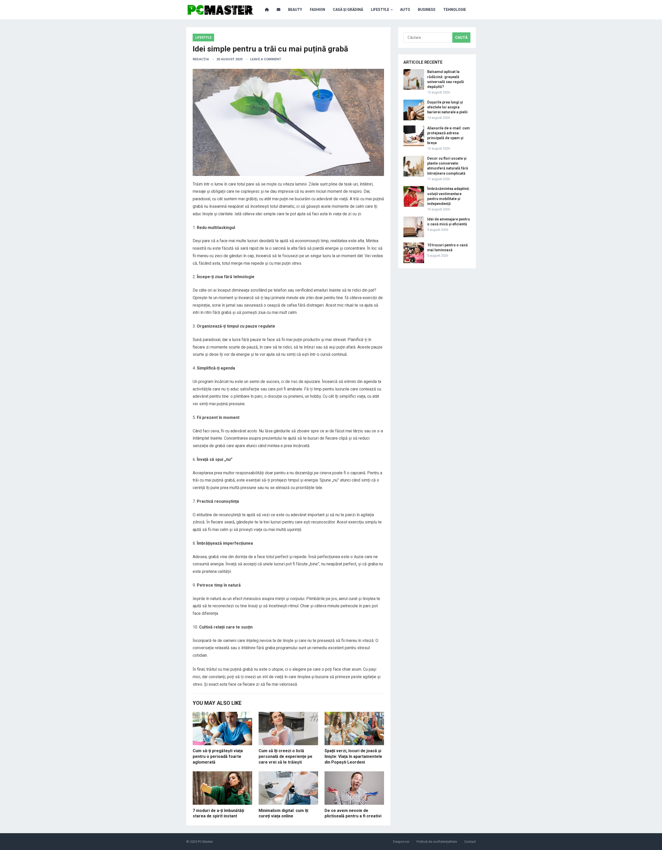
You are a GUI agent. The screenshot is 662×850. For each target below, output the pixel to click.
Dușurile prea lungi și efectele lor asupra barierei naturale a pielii (447, 107)
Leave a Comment (265, 59)
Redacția (201, 59)
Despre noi (401, 842)
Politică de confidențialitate (437, 842)
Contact (470, 842)
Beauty (295, 10)
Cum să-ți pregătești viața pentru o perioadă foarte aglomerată (218, 756)
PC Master (205, 842)
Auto (405, 10)
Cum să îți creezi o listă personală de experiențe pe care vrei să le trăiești (285, 756)
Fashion (317, 10)
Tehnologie (454, 10)
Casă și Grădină (348, 10)
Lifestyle (380, 10)
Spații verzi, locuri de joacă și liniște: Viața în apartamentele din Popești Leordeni (353, 756)
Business (426, 10)
